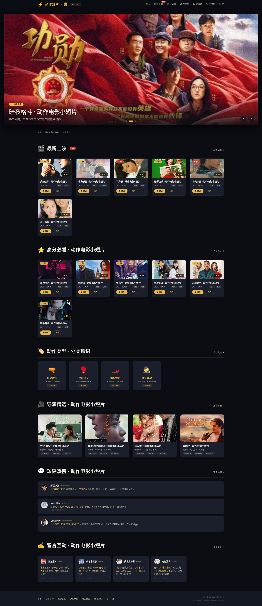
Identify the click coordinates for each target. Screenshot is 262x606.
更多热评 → (218, 472)
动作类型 (184, 4)
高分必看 (171, 4)
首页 (148, 4)
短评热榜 (210, 4)
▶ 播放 (46, 191)
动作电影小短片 (52, 132)
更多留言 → (218, 546)
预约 (57, 191)
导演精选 (197, 4)
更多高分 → (218, 250)
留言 (221, 4)
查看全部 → (218, 149)
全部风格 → (218, 352)
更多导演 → (218, 405)
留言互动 (110, 599)
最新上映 (159, 4)
